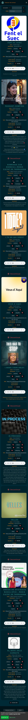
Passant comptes (14, 106)
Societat (16, 48)
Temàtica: (9, 48)
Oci (17, 605)
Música (17, 664)
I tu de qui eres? (14, 237)
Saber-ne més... (12, 717)
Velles (14, 520)
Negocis (15, 441)
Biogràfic (6, 7)
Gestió (7, 450)
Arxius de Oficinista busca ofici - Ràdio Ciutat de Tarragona (14, 592)
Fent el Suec (15, 42)
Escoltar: (14, 129)
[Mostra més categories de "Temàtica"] (20, 48)
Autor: (11, 44)
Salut (17, 180)
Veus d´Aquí (14, 304)
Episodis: (10, 63)
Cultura (8, 51)
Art (18, 667)
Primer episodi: (11, 59)
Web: (4, 56)
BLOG (20, 710)
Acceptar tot (4, 717)
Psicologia (17, 183)
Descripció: (14, 71)
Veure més (14, 702)
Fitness (8, 183)
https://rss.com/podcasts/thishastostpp (16, 381)
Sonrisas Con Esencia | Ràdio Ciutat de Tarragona (14, 167)
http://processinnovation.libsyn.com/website (16, 452)
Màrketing (17, 450)
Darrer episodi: (11, 61)
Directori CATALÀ (9, 710)
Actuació (9, 667)
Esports (13, 608)
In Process (15, 436)
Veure (18, 63)
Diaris (13, 54)
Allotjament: (11, 46)
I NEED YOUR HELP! (14, 367)
